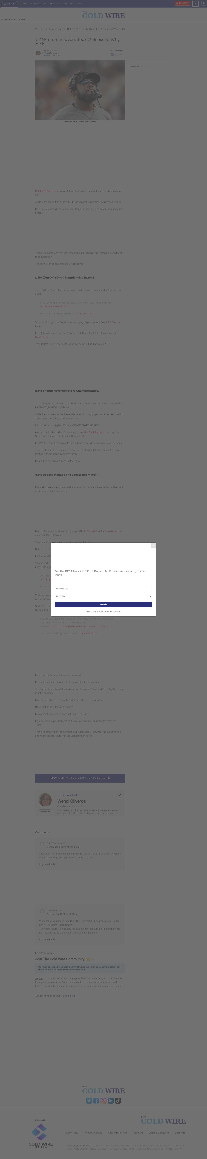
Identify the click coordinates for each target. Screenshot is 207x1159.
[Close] (153, 545)
